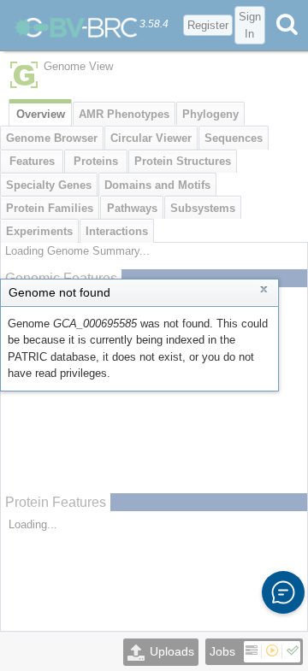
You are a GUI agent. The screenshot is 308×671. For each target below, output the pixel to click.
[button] (283, 592)
